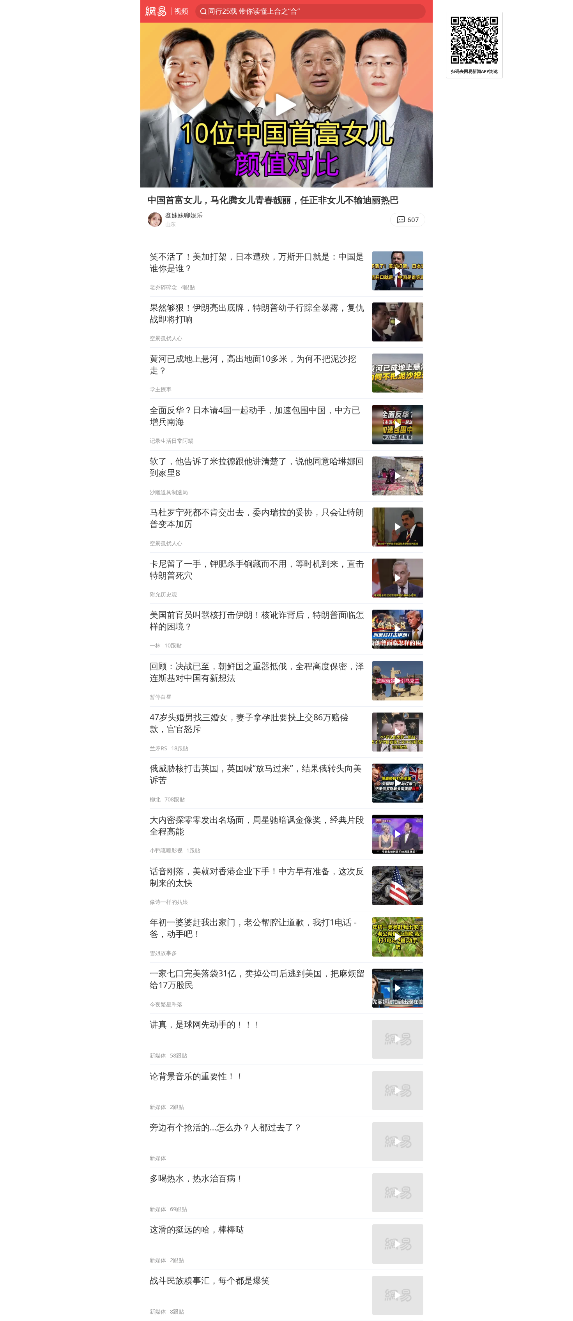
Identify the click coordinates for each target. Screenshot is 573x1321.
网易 (155, 11)
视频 (181, 11)
